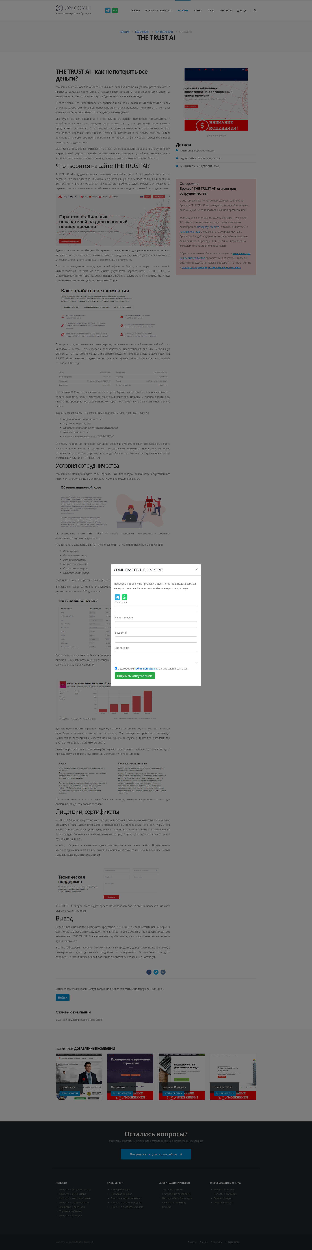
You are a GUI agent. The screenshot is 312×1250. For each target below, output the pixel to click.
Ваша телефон (124, 617)
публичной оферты (146, 668)
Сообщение (122, 647)
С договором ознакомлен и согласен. (152, 668)
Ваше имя (121, 602)
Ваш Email (121, 632)
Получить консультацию (135, 676)
